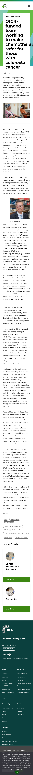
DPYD (6, 530)
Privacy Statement (16, 769)
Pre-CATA (24, 533)
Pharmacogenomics (10, 533)
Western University (21, 537)
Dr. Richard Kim (17, 530)
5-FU (5, 519)
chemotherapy (9, 523)
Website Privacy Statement (13, 760)
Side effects (8, 537)
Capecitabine (15, 519)
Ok (17, 772)
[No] (31, 764)
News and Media (13, 17)
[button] (29, 5)
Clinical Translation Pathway (13, 526)
